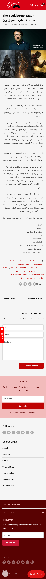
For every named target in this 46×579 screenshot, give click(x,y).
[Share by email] (20, 284)
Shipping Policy (9, 479)
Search (5, 448)
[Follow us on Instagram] (13, 432)
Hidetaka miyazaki (24, 264)
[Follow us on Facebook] (4, 432)
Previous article (34, 298)
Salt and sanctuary (36, 274)
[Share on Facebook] (34, 284)
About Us (6, 454)
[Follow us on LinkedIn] (32, 432)
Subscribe (23, 406)
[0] (41, 5)
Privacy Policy (8, 485)
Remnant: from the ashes (25, 271)
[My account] (36, 5)
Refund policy (8, 473)
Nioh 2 (40, 271)
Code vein (24, 261)
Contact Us (7, 460)
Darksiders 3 (38, 264)
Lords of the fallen (36, 268)
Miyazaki (23, 268)
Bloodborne (6, 25)
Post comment (31, 365)
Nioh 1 (6, 268)
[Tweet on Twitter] (25, 284)
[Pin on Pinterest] (30, 284)
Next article (10, 298)
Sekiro (24, 274)
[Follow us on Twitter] (9, 432)
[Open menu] (3, 5)
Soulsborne (16, 274)
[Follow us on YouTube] (23, 432)
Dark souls (14, 261)
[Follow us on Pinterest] (18, 432)
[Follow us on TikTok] (27, 432)
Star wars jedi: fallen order (32, 278)
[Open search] (31, 5)
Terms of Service (9, 467)
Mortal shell (14, 268)
